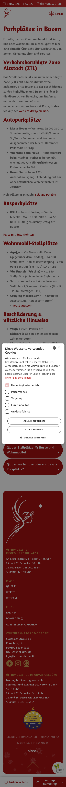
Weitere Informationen (18, 377)
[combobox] (54, 348)
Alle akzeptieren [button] (34, 420)
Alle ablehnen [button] (34, 429)
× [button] (59, 347)
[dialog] (33, 393)
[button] (33, 437)
